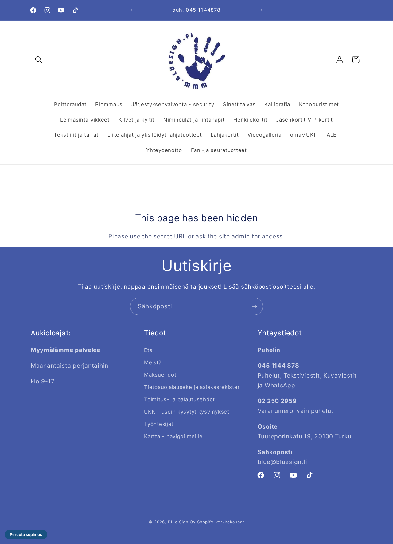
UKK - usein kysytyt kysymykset (186, 412)
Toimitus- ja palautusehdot (179, 399)
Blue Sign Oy (182, 521)
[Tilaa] (254, 306)
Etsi (149, 350)
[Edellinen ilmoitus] (131, 10)
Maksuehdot (160, 375)
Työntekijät (158, 424)
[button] (39, 60)
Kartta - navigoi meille (173, 436)
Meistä (152, 362)
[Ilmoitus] (261, 10)
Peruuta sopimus (26, 534)
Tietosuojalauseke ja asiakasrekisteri (192, 387)
